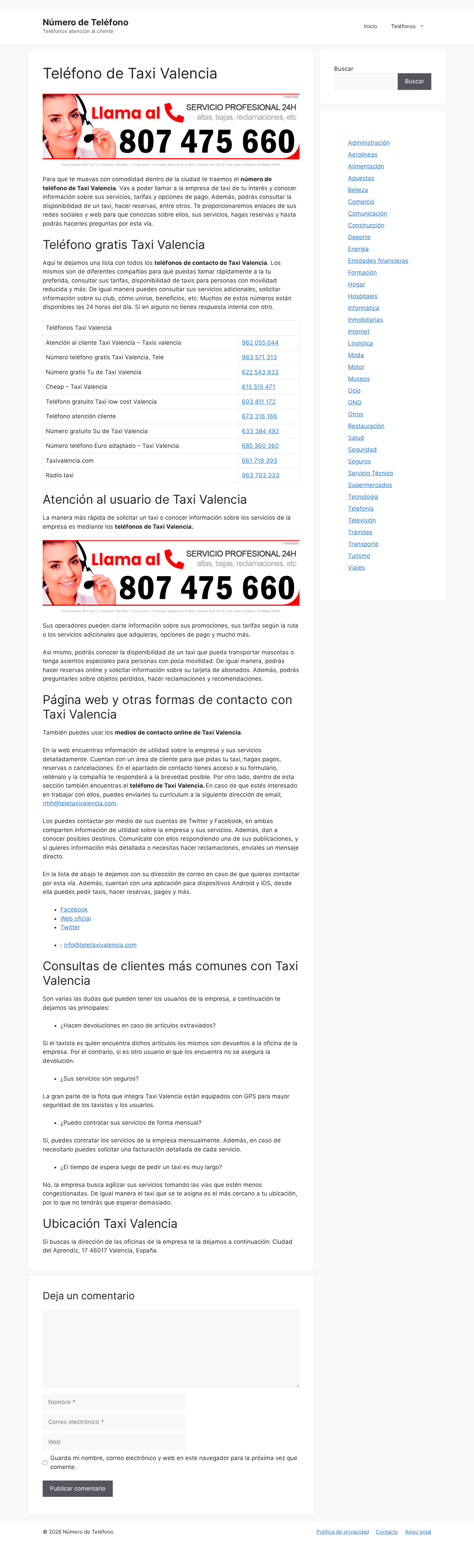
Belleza (358, 189)
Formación (362, 272)
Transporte (363, 543)
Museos (359, 378)
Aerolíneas (363, 154)
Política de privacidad (342, 1531)
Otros (355, 414)
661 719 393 (259, 460)
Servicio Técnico (370, 473)
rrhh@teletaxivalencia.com (79, 803)
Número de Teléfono (85, 22)
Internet (359, 331)
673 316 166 (259, 416)
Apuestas (361, 178)
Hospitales (363, 296)
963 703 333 (260, 475)
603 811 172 (259, 401)
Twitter (70, 927)
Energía (358, 248)
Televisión (362, 520)
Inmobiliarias (365, 319)
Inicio (370, 26)
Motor (356, 366)
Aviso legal (418, 1531)
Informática (363, 307)
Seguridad (362, 449)
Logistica (360, 343)
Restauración (366, 425)
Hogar (356, 284)
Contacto (387, 1531)
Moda (356, 355)
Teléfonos (403, 26)
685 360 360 (260, 445)
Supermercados (370, 484)
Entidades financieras (378, 260)
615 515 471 (258, 386)
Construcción (366, 225)
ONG (355, 402)
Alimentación (366, 166)
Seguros (359, 461)
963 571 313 (259, 357)
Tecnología (363, 496)
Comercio (361, 201)
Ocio (354, 390)
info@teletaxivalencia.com (100, 944)
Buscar (343, 68)
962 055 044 (260, 342)
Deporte (359, 237)
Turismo (359, 555)
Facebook (74, 909)
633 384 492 (260, 431)
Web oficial (75, 918)
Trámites (360, 532)
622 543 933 (260, 372)
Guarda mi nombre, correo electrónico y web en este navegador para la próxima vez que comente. (173, 1462)
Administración (369, 142)
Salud (356, 437)
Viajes (356, 567)
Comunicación (367, 213)
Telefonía (361, 508)
